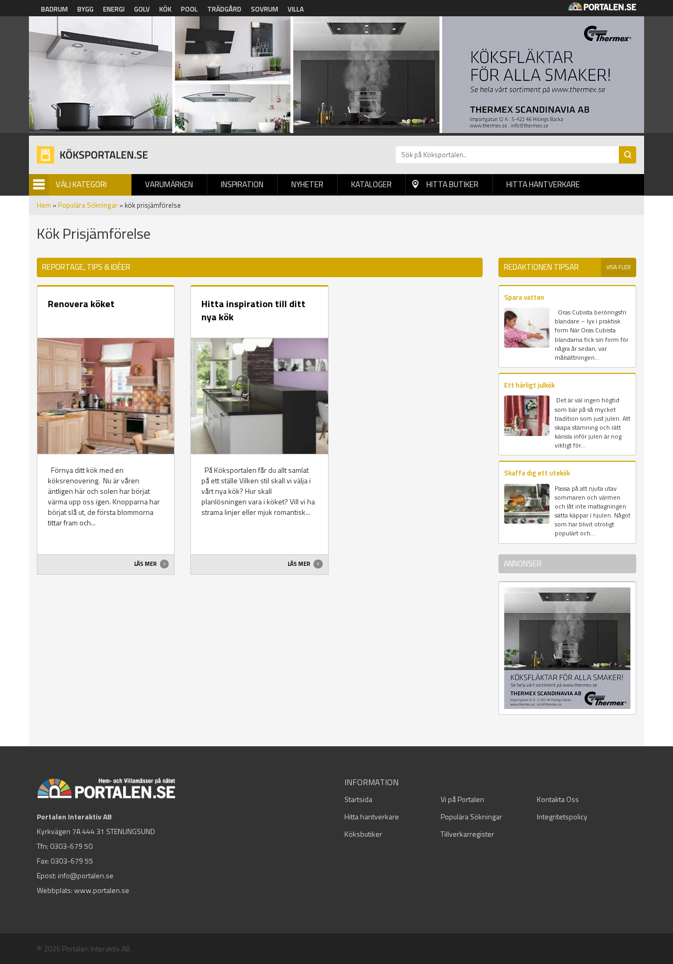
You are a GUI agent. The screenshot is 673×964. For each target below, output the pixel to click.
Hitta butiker (452, 184)
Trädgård (224, 9)
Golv (142, 9)
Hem (44, 205)
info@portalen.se (86, 875)
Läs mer (146, 564)
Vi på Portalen (462, 799)
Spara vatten (524, 297)
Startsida (358, 799)
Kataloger (371, 184)
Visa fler (618, 267)
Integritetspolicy (562, 816)
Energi (114, 9)
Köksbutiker (363, 833)
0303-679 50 (71, 845)
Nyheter (307, 184)
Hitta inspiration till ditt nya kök (253, 310)
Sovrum (264, 9)
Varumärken (169, 184)
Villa (296, 9)
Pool (189, 9)
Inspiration (242, 184)
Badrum (54, 9)
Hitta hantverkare (543, 184)
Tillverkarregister (467, 833)
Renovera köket (81, 304)
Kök (165, 9)
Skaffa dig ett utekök (537, 473)
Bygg (85, 9)
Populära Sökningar (88, 205)
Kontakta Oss (558, 799)
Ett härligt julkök (529, 385)
